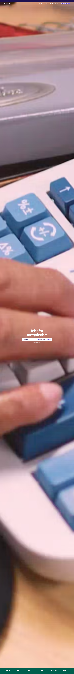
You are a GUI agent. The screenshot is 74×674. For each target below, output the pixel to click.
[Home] (7, 3)
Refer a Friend (63, 3)
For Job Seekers (41, 3)
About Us (58, 3)
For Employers (47, 3)
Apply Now (68, 3)
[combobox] (29, 339)
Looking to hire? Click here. (36, 342)
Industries (51, 3)
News (55, 3)
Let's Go (49, 339)
